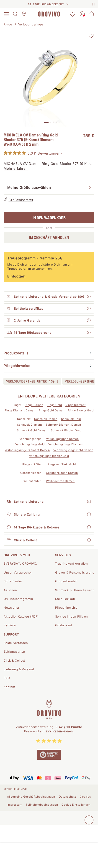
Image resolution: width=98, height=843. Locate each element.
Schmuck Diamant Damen (63, 424)
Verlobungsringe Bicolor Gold (49, 456)
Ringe (8, 24)
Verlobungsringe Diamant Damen (27, 450)
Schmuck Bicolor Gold (66, 430)
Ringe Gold (54, 405)
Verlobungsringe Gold (30, 444)
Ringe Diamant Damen (20, 410)
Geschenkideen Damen (62, 472)
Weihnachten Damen (60, 481)
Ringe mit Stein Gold (62, 464)
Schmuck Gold (71, 419)
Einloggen (16, 276)
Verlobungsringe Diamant (65, 444)
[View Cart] (91, 14)
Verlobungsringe (30, 24)
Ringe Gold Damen (51, 410)
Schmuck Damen (45, 419)
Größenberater (21, 200)
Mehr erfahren (16, 168)
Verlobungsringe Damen (62, 439)
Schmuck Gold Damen (32, 430)
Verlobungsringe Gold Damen (73, 450)
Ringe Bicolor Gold (80, 410)
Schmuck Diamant (29, 424)
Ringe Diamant (75, 405)
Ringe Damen (34, 405)
